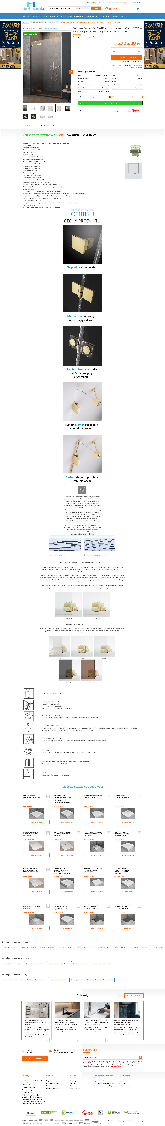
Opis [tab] (60, 135)
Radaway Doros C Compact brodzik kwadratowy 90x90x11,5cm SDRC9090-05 (93, 797)
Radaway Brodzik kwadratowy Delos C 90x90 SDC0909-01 (32, 797)
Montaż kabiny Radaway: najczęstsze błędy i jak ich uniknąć (35, 1022)
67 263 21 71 (31, 1052)
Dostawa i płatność (127, 97)
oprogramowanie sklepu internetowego (131, 1121)
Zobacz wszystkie (135, 995)
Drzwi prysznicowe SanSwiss (35, 964)
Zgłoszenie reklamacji (101, 1081)
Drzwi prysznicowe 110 (120, 947)
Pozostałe (105, 16)
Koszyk (124, 16)
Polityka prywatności (53, 1088)
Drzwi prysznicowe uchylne (58, 980)
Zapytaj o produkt (94, 97)
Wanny (26, 16)
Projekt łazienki (75, 1088)
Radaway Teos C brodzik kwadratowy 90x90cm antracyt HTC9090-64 (92, 906)
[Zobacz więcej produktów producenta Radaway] (137, 27)
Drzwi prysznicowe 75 (29, 947)
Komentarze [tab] (89, 135)
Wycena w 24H (27, 1092)
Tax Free (49, 1091)
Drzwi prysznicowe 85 (65, 947)
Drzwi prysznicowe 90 (83, 947)
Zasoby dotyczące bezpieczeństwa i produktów (39, 125)
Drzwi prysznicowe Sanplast (12, 964)
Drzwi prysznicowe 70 (10, 947)
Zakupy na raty (27, 1090)
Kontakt (73, 1083)
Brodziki (44, 16)
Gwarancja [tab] (73, 135)
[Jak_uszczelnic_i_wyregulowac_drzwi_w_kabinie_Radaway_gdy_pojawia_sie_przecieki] (107, 1040)
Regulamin (86, 1063)
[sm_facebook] (80, 110)
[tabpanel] (82, 461)
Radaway (32, 28)
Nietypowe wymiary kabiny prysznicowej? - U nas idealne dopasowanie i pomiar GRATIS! (32, 1097)
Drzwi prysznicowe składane (36, 980)
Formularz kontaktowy (35, 1058)
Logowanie (122, 1081)
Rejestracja (122, 1083)
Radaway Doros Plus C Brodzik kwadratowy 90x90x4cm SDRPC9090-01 (31, 870)
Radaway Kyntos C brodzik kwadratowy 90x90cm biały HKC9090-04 (93, 833)
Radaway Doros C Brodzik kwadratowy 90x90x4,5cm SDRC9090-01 (62, 833)
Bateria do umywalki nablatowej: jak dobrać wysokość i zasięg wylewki (66, 1022)
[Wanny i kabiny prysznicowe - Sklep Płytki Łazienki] (34, 6)
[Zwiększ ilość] (139, 51)
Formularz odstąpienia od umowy (105, 1083)
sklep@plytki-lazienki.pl (63, 1052)
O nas (72, 1086)
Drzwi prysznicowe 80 (47, 947)
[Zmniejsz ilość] (114, 51)
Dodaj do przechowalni (133, 61)
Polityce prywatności (116, 1066)
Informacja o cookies (113, 1121)
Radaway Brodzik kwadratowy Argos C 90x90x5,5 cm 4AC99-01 (122, 797)
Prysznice (35, 16)
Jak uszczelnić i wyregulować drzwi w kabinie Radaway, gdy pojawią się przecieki (96, 1022)
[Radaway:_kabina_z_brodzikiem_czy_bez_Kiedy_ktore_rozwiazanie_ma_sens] (137, 1040)
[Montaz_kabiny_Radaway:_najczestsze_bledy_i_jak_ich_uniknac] (48, 1040)
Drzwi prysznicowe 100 (101, 947)
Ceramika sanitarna (75, 16)
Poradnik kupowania (53, 1083)
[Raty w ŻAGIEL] (132, 111)
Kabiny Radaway (92, 16)
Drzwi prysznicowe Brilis (80, 964)
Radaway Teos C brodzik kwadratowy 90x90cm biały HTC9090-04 (32, 906)
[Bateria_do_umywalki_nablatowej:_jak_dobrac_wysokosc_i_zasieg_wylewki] (77, 1040)
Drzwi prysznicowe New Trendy (58, 964)
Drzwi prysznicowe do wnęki (104, 980)
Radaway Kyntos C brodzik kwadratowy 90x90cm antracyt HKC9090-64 (123, 906)
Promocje (115, 16)
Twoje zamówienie (125, 1086)
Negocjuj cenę (111, 103)
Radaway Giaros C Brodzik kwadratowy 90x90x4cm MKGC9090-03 (31, 833)
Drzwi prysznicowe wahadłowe (81, 980)
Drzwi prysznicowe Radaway (101, 964)
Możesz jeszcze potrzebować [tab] (39, 135)
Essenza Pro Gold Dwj (51, 28)
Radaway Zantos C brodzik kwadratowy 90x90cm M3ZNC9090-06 (93, 870)
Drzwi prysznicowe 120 (139, 947)
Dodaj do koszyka (127, 57)
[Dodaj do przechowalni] (48, 796)
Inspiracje (73, 1081)
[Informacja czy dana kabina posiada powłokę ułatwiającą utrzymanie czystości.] (141, 85)
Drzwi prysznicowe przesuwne (13, 980)
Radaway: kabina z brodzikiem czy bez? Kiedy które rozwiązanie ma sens (126, 1022)
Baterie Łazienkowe (57, 16)
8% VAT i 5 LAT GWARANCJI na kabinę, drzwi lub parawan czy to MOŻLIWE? (33, 1083)
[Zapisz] (140, 1057)
